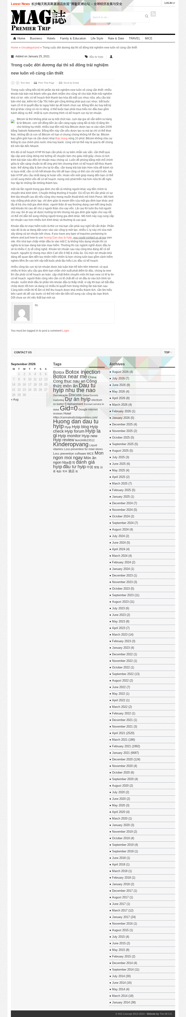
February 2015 (121, 956)
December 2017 (122, 890)
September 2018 (123, 851)
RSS (153, 14)
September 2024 (123, 523)
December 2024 (122, 503)
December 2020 (122, 759)
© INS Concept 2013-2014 (129, 1013)
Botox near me (70, 376)
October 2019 (121, 838)
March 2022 (119, 707)
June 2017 (119, 904)
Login (65, 330)
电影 (58, 471)
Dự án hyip (78, 399)
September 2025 (123, 444)
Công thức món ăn (75, 383)
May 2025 (118, 470)
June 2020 (119, 798)
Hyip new (89, 436)
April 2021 (118, 733)
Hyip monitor (69, 436)
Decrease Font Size (13, 83)
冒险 (96, 467)
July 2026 (118, 378)
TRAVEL (134, 38)
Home (21, 38)
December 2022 (122, 654)
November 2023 (122, 582)
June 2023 (119, 615)
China (92, 377)
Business (36, 38)
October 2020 (121, 772)
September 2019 (123, 844)
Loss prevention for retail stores (83, 449)
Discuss (75, 395)
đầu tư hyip (96, 56)
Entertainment (74, 404)
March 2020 (119, 818)
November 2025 (122, 431)
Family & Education (73, 38)
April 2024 (118, 549)
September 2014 (123, 969)
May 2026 (118, 391)
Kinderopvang (70, 444)
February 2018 (121, 877)
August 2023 (120, 601)
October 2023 (121, 588)
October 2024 (121, 516)
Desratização (60, 395)
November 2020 (122, 766)
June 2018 (119, 858)
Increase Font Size (18, 83)
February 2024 (121, 562)
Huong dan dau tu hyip (75, 423)
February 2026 (121, 411)
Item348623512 (85, 440)
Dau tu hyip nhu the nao (74, 387)
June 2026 (119, 385)
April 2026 (118, 398)
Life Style (97, 38)
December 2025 (122, 424)
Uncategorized (30, 47)
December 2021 (122, 720)
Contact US (23, 352)
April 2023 (118, 628)
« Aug (14, 399)
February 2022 (121, 713)
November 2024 (122, 509)
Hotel (67, 413)
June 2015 (119, 943)
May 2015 (118, 950)
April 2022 (118, 700)
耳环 (64, 471)
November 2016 (122, 923)
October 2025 (121, 437)
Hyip (68, 427)
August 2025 (120, 450)
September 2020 (123, 779)
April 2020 (118, 812)
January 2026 (121, 417)
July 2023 (118, 608)
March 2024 (119, 555)
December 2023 (122, 575)
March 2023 (119, 634)
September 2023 (123, 595)
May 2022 (118, 693)
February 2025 (121, 490)
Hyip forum (74, 431)
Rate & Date (116, 38)
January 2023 (121, 647)
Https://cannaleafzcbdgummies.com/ (75, 417)
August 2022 (120, 680)
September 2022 (123, 674)
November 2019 (122, 831)
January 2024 (121, 569)
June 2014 (119, 982)
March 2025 (119, 483)
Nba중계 (68, 462)
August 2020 (120, 785)
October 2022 (121, 667)
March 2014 (119, 996)
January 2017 (121, 917)
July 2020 (118, 792)
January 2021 (121, 752)
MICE (148, 38)
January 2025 (121, 496)
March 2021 (119, 739)
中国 (90, 467)
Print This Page (46, 83)
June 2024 (119, 542)
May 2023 (118, 621)
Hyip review (63, 440)
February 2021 (121, 746)
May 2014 (118, 989)
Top (168, 352)
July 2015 (118, 936)
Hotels (51, 38)
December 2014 (122, 963)
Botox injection (82, 372)
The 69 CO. (166, 1013)
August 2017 (120, 897)
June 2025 (119, 463)
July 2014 (118, 976)
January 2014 (121, 1002)
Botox (58, 372)
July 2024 (118, 536)
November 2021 (122, 726)
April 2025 (118, 477)
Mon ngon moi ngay (78, 455)
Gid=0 (69, 408)
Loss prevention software (69, 453)
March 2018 (119, 871)
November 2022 (122, 661)
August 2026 (120, 372)
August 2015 (120, 930)
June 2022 (119, 687)
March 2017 (119, 910)
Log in (168, 3)
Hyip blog (80, 426)
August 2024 (120, 529)
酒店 (71, 471)
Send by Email (71, 83)
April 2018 (118, 864)
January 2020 (121, 825)
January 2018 (121, 884)
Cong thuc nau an (69, 381)
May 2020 (118, 805)
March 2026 (119, 404)
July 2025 (118, 457)
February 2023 (121, 641)
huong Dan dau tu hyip (58, 237)
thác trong (61, 138)
